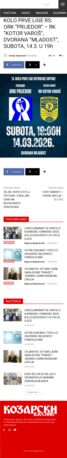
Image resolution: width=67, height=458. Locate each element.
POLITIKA (9, 283)
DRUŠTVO (9, 242)
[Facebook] (4, 430)
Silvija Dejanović (17, 55)
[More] (44, 64)
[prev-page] (6, 290)
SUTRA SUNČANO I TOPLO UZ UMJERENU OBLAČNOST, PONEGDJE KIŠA (41, 254)
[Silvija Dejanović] (6, 55)
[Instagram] (9, 430)
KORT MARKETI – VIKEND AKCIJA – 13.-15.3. (52, 195)
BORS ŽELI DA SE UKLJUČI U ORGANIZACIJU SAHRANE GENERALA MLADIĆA (40, 378)
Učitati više (32, 392)
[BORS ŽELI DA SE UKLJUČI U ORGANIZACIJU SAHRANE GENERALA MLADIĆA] (13, 378)
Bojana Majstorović (34, 243)
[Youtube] (15, 430)
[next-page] (11, 290)
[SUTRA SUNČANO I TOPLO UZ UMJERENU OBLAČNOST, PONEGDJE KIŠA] (13, 255)
